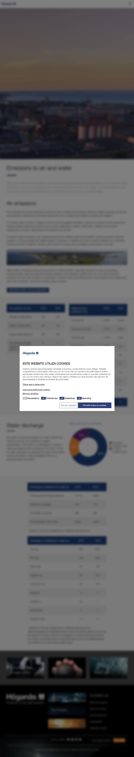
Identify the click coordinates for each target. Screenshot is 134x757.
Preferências (51, 398)
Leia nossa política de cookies (36, 390)
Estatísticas (70, 398)
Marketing (86, 398)
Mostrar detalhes (31, 394)
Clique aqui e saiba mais (34, 384)
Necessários (33, 398)
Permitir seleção (68, 405)
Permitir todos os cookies (94, 405)
